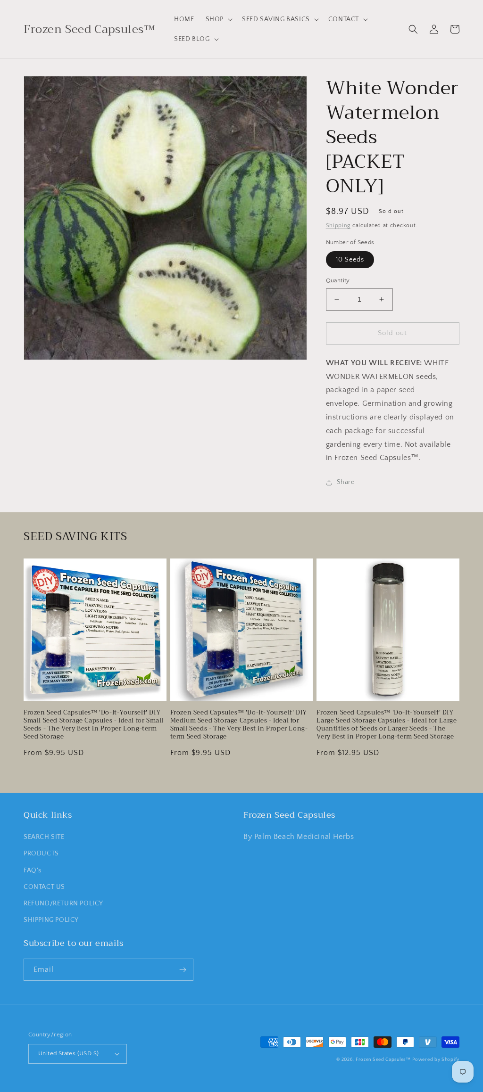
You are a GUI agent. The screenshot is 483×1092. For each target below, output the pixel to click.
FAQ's (33, 870)
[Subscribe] (182, 970)
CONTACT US (44, 887)
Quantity (338, 280)
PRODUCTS (41, 853)
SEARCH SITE (44, 837)
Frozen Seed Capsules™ (383, 1059)
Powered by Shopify (435, 1059)
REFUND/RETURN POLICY (63, 903)
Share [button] (346, 482)
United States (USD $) (68, 1053)
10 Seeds (350, 259)
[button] (218, 19)
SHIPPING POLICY (51, 920)
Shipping (338, 225)
